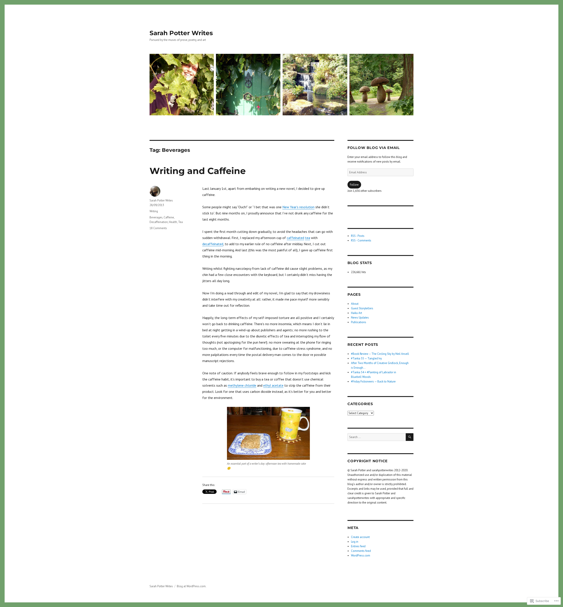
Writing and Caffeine (198, 170)
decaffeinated (212, 244)
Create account (360, 537)
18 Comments (158, 228)
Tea (180, 222)
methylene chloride (242, 385)
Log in (354, 542)
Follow (354, 185)
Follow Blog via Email (373, 148)
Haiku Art (356, 313)
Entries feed (358, 546)
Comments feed (361, 551)
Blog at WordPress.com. (191, 586)
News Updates (360, 317)
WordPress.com (360, 555)
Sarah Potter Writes (181, 33)
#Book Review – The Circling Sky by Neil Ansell (380, 354)
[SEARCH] (409, 437)
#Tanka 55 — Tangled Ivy (366, 358)
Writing (154, 211)
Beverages (156, 217)
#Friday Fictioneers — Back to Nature (373, 381)
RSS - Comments (361, 240)
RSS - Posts (357, 236)
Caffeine (169, 217)
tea (307, 238)
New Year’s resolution (298, 207)
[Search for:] (376, 437)
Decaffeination (159, 222)
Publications (358, 322)
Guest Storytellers (362, 308)
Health (173, 222)
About (354, 304)
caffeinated (295, 238)
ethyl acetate (273, 385)
